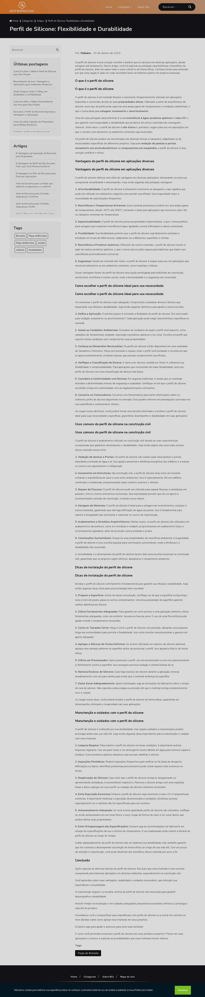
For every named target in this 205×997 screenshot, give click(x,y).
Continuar (183, 990)
